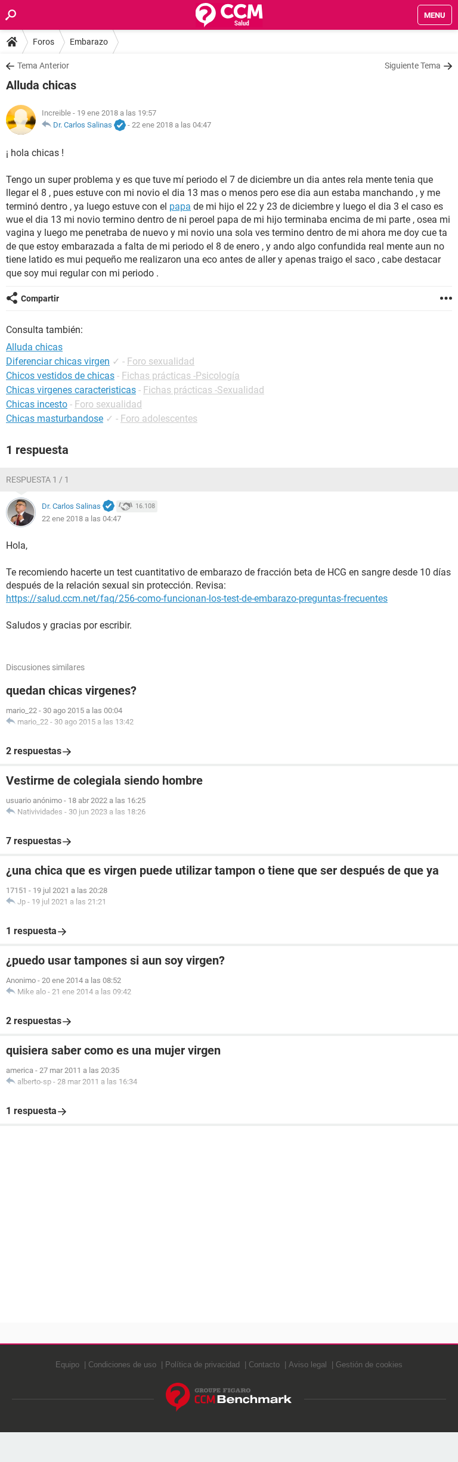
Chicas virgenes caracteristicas (71, 390)
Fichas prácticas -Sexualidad (203, 390)
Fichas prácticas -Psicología (181, 375)
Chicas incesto (36, 404)
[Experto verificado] (120, 125)
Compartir (40, 298)
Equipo (67, 1364)
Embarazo (89, 41)
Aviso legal (308, 1364)
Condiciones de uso (122, 1364)
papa (180, 206)
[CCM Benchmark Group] (229, 1397)
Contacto (264, 1364)
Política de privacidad (202, 1364)
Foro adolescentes (158, 418)
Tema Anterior (43, 65)
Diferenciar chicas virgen (58, 361)
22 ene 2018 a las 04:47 (171, 124)
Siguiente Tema (413, 65)
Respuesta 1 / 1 (37, 479)
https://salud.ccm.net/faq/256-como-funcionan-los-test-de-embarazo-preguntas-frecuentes (197, 598)
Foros (43, 41)
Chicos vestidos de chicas (60, 375)
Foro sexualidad (160, 361)
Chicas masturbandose (54, 418)
